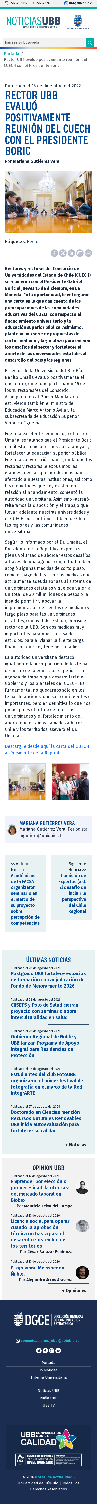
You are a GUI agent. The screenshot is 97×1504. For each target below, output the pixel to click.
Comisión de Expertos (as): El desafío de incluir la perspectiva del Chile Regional (72, 893)
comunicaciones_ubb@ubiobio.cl (49, 1340)
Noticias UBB (48, 1390)
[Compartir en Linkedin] (72, 252)
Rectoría (35, 241)
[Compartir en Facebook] (55, 252)
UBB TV (49, 1405)
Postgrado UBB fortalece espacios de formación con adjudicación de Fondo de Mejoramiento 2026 (48, 980)
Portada (49, 1362)
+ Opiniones (74, 1290)
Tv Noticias (49, 1370)
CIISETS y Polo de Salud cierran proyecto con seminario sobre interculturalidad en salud (44, 1011)
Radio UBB (48, 1398)
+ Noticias (76, 1145)
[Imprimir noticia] (88, 252)
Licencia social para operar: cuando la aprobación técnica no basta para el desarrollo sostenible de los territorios (41, 1233)
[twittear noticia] (63, 252)
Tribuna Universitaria (48, 1377)
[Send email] (80, 252)
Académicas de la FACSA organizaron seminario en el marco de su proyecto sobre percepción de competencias (25, 899)
